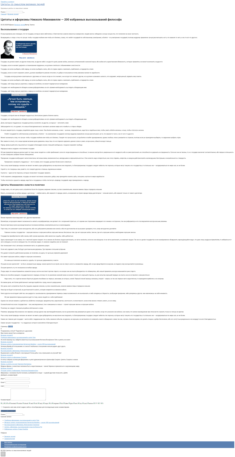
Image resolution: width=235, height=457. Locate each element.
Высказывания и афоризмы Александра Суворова (18, 351)
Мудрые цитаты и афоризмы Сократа (14, 357)
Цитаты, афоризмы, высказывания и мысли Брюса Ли (23, 427)
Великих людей (19, 25)
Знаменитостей (9, 439)
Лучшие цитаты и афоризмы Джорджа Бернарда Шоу (19, 371)
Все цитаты (8, 442)
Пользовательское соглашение (15, 445)
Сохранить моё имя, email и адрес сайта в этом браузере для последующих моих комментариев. (36, 407)
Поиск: (3, 12)
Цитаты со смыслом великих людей (23, 4)
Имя (3, 379)
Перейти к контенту (7, 2)
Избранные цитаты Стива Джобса (16, 429)
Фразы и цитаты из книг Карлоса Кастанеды (16, 364)
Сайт (2, 386)
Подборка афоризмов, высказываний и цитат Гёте (18, 337)
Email (3, 382)
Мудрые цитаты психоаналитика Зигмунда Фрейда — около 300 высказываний (28, 344)
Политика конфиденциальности (15, 447)
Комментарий (5, 400)
